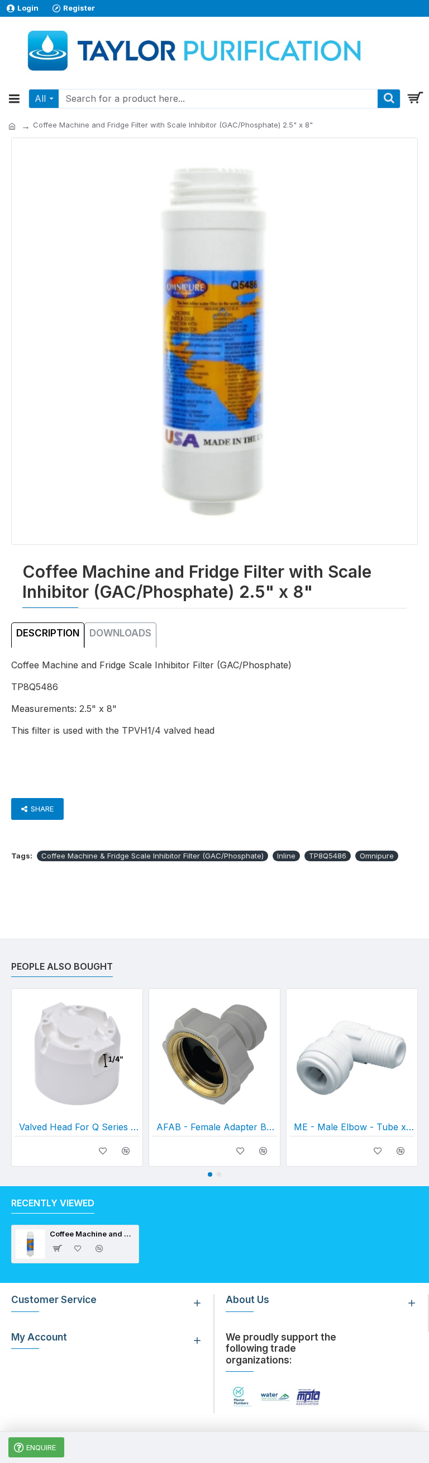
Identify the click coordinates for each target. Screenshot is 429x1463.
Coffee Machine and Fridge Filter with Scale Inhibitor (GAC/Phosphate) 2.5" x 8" (92, 1233)
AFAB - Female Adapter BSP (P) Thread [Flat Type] (216, 1126)
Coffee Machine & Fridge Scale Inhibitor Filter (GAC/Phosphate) (152, 855)
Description (47, 633)
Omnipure (377, 855)
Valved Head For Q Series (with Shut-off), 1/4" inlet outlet (79, 1126)
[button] (210, 1174)
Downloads (120, 633)
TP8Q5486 (327, 855)
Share (42, 808)
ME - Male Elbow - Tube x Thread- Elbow (354, 1126)
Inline (286, 855)
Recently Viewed (52, 1203)
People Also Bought (62, 966)
